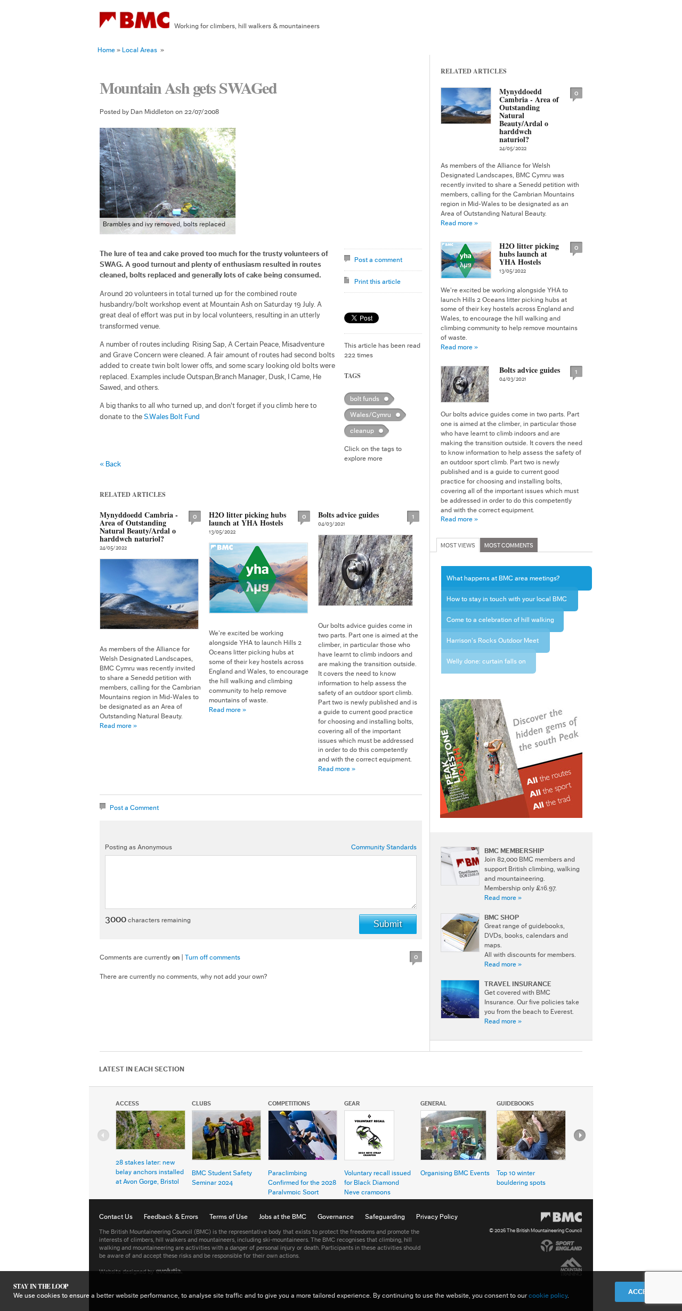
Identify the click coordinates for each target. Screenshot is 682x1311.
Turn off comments (212, 957)
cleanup (362, 430)
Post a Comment (134, 807)
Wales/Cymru (370, 414)
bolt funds (364, 398)
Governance (336, 1216)
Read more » (118, 725)
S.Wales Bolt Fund (172, 417)
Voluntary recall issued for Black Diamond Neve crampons (377, 1182)
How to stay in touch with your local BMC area (506, 603)
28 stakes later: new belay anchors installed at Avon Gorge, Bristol (150, 1172)
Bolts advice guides (348, 514)
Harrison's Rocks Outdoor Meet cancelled (492, 645)
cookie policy (548, 1295)
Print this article (377, 281)
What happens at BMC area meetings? (502, 578)
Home (106, 49)
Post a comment (378, 259)
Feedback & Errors (171, 1216)
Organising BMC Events (455, 1172)
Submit (388, 924)
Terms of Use (228, 1216)
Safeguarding (385, 1216)
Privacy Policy (437, 1216)
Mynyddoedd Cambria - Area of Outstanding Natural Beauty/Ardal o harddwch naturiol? (139, 526)
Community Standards (384, 846)
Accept (641, 1291)
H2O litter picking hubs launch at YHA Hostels (247, 518)
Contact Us (116, 1216)
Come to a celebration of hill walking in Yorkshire (500, 624)
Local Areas (139, 49)
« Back (110, 464)
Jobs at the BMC (282, 1216)
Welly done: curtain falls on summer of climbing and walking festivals (486, 666)
